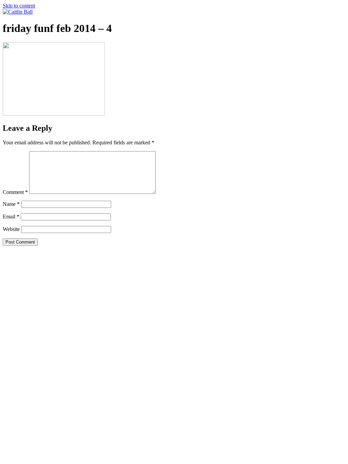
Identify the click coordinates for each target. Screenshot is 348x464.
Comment (15, 192)
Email (11, 216)
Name (11, 204)
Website (11, 229)
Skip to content (19, 5)
